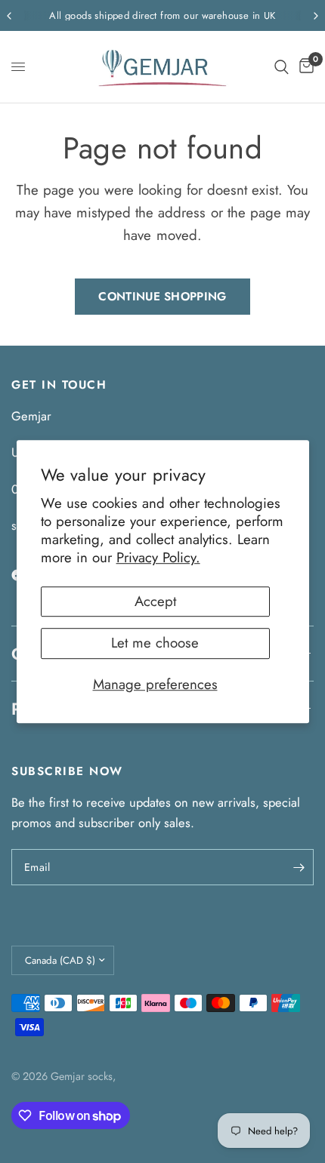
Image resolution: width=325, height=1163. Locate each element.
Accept (155, 601)
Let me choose (155, 642)
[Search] (281, 67)
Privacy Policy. (158, 558)
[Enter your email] (298, 867)
